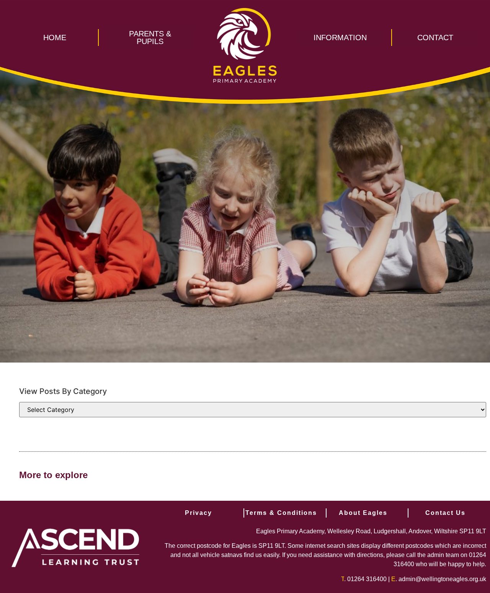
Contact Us (445, 513)
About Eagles (363, 513)
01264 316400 (367, 579)
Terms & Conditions (281, 513)
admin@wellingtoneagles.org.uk (442, 579)
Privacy (198, 513)
